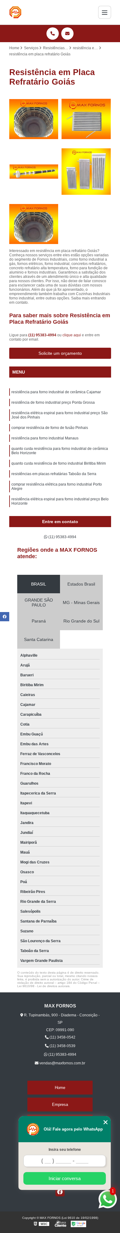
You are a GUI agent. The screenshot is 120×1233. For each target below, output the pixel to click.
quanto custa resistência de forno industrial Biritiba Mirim (58, 463)
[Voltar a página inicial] (15, 12)
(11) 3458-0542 (62, 1037)
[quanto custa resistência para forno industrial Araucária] (86, 171)
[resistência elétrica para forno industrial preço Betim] (34, 119)
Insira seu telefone (65, 1149)
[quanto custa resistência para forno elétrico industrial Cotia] (34, 224)
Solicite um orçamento (60, 353)
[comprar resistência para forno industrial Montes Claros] (34, 171)
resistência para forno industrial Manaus (44, 438)
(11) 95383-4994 (42, 335)
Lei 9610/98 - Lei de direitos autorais (43, 986)
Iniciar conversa (65, 1178)
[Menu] (104, 12)
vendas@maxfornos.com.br (61, 1063)
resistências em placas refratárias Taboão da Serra (53, 474)
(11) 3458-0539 (62, 1046)
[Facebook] (60, 1191)
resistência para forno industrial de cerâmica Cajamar (56, 392)
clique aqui (71, 335)
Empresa (60, 1104)
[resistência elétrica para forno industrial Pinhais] (86, 119)
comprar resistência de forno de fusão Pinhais (49, 428)
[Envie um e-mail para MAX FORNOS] (67, 33)
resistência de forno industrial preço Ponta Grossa (53, 402)
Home (60, 1087)
